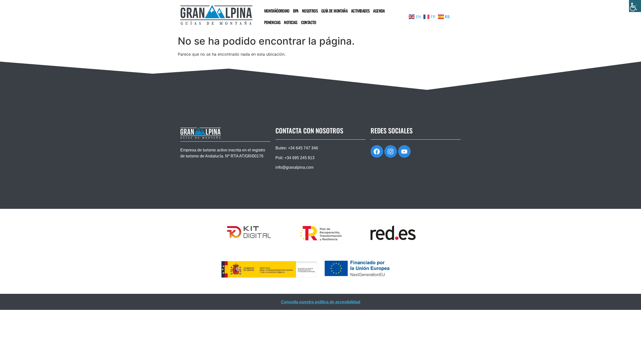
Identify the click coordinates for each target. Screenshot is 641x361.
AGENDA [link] (379, 11)
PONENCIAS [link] (272, 22)
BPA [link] (295, 11)
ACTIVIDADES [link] (360, 11)
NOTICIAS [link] (290, 22)
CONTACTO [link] (308, 22)
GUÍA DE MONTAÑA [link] (334, 11)
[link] (635, 6)
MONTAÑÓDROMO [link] (276, 11)
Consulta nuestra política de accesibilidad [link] (320, 302)
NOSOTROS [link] (310, 11)
